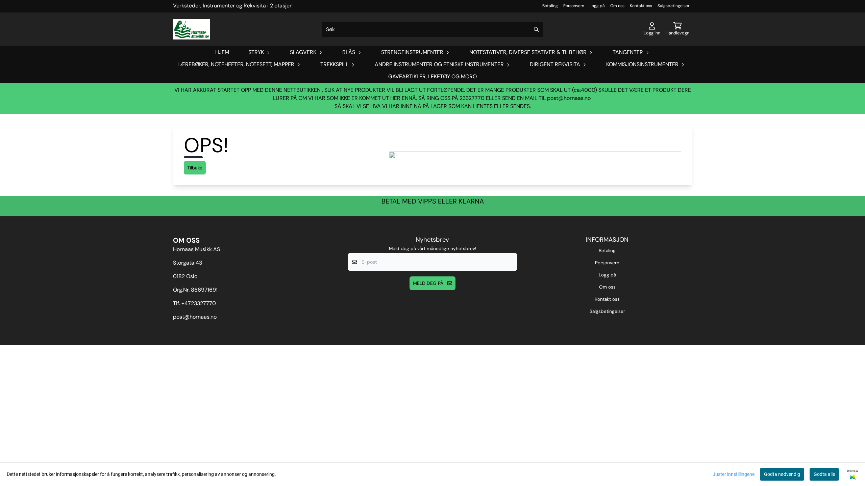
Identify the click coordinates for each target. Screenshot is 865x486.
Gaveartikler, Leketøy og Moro (432, 76)
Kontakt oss (641, 5)
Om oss (617, 5)
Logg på (597, 5)
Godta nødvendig (782, 474)
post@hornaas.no (569, 98)
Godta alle (824, 474)
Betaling (550, 5)
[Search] (536, 29)
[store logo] (191, 29)
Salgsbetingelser (673, 5)
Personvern (573, 5)
